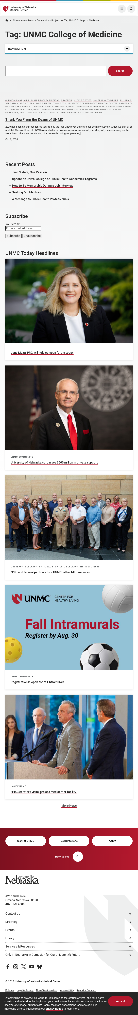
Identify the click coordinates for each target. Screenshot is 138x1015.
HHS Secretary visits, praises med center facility (44, 792)
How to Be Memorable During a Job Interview (42, 185)
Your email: (12, 224)
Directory (11, 922)
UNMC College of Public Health (39, 112)
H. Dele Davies (83, 100)
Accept (120, 1001)
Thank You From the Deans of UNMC (34, 120)
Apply (112, 840)
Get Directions (69, 840)
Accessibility (67, 990)
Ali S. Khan (30, 100)
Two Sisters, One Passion (29, 172)
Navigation (17, 48)
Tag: (81, 20)
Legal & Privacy (25, 990)
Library (9, 938)
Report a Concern (86, 990)
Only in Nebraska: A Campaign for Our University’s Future (42, 954)
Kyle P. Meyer (44, 103)
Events (10, 930)
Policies (9, 990)
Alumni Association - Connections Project (36, 20)
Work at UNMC (25, 840)
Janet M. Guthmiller (105, 100)
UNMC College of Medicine (49, 109)
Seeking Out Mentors (26, 192)
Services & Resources (20, 946)
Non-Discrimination (46, 990)
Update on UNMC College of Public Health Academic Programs (54, 179)
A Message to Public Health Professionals (41, 199)
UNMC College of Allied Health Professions (96, 106)
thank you (59, 103)
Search (120, 70)
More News (69, 805)
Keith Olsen (27, 103)
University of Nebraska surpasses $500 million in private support (54, 462)
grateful (67, 100)
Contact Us (12, 913)
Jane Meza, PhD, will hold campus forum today (42, 352)
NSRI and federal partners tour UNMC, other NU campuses (50, 572)
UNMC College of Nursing (83, 109)
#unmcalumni (13, 100)
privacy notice (54, 1008)
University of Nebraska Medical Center (93, 103)
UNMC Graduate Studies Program (81, 112)
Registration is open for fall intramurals (37, 682)
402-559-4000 (15, 904)
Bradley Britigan (49, 100)
